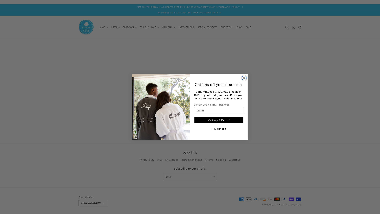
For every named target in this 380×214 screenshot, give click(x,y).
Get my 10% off (219, 120)
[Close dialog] (244, 78)
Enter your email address (212, 104)
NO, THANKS (219, 129)
